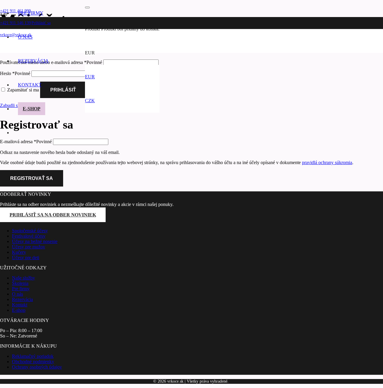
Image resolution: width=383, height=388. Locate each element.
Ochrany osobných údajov (37, 366)
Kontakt (19, 304)
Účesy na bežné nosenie (34, 241)
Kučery (19, 252)
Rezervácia (22, 299)
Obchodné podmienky (33, 361)
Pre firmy (21, 288)
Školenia (20, 283)
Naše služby (23, 277)
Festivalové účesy (28, 236)
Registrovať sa (31, 178)
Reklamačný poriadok (33, 356)
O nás (17, 294)
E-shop (18, 310)
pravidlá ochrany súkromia (327, 162)
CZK (90, 100)
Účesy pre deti (25, 257)
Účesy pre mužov (28, 246)
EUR (90, 76)
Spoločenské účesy (30, 230)
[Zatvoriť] (87, 7)
